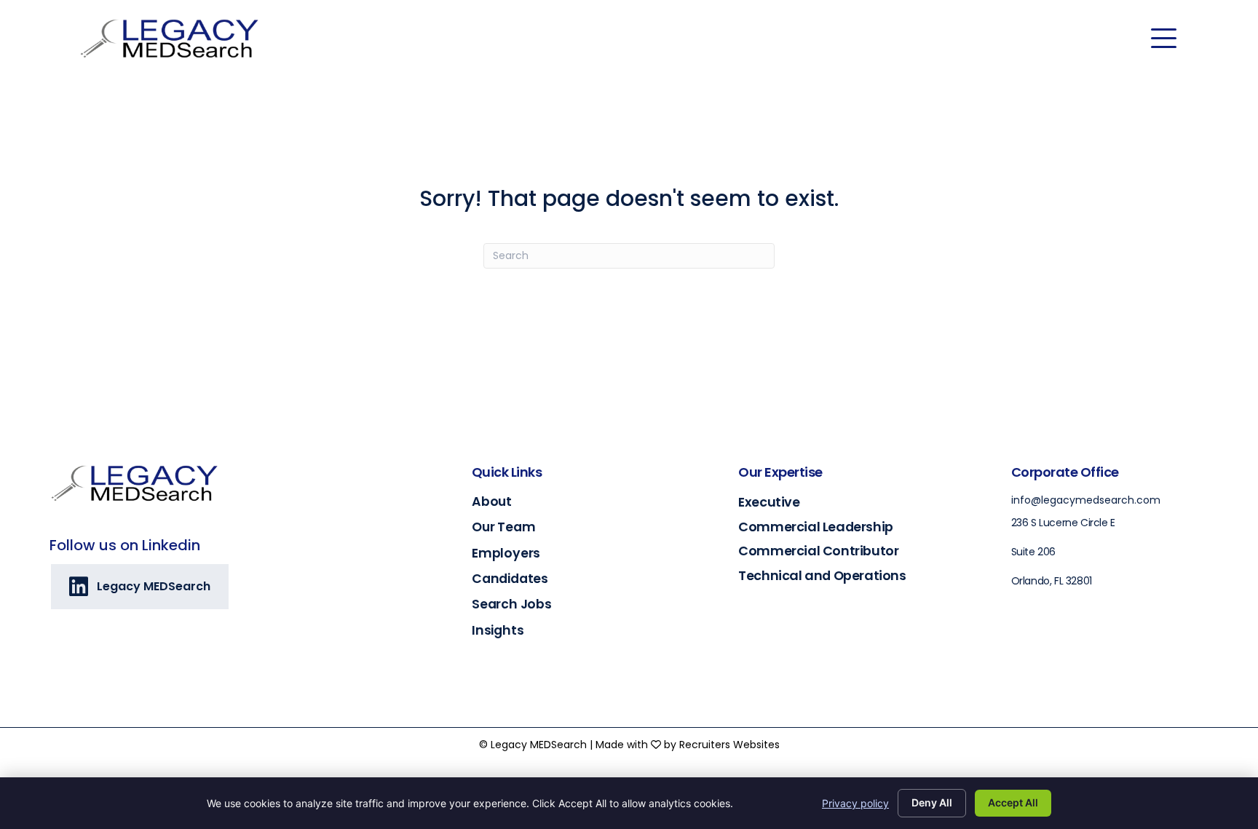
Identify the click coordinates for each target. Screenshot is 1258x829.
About (492, 501)
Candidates (510, 578)
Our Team (503, 527)
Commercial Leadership (815, 526)
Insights (497, 630)
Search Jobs (512, 604)
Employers (506, 553)
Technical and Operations (822, 575)
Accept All (1013, 802)
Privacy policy (855, 803)
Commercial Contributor (818, 551)
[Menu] (1163, 39)
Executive (768, 502)
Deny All (931, 802)
